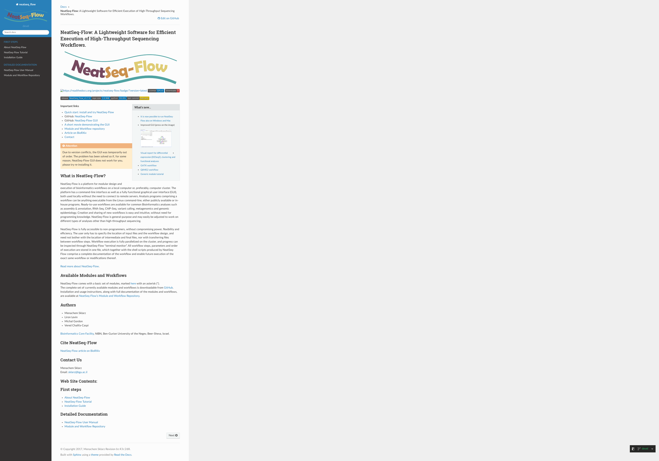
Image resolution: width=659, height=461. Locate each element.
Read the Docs (122, 454)
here (133, 283)
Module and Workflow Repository (22, 75)
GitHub (168, 287)
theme (95, 454)
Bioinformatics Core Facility (77, 333)
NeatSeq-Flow (83, 116)
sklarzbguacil (77, 372)
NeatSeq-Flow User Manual (18, 70)
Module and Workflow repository (85, 128)
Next (172, 435)
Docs (63, 6)
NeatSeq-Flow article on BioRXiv (80, 351)
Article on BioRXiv (75, 133)
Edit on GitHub (169, 18)
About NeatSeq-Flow (15, 47)
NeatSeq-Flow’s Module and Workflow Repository (109, 296)
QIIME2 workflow (149, 170)
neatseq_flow (27, 4)
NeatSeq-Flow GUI (86, 120)
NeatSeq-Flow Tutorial (15, 52)
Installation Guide (13, 57)
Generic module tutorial (152, 174)
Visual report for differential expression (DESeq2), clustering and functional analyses (158, 157)
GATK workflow (149, 166)
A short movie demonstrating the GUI (87, 124)
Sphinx (77, 454)
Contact (69, 137)
